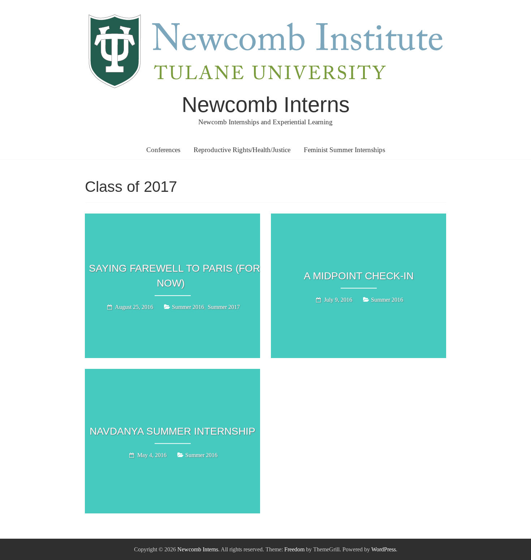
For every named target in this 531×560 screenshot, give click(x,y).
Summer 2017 (224, 307)
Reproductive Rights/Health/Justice (242, 150)
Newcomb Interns (266, 104)
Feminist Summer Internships (344, 150)
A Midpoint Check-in (359, 275)
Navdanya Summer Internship (172, 431)
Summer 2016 (188, 307)
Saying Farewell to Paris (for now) (174, 276)
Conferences (163, 150)
